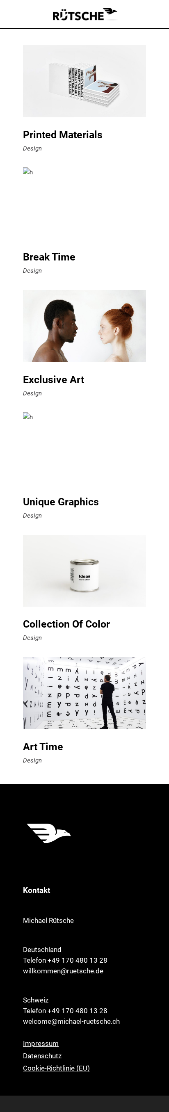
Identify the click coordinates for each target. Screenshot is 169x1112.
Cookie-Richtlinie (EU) (56, 1068)
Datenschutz (42, 1056)
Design (32, 148)
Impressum (41, 1043)
